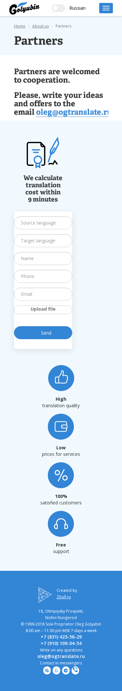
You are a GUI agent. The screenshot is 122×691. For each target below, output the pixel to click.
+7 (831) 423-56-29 (61, 637)
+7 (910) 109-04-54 (61, 643)
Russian (77, 8)
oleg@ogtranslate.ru (74, 113)
